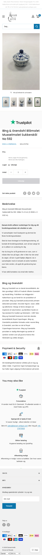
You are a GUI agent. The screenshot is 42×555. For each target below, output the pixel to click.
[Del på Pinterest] (29, 193)
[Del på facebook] (24, 193)
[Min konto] (33, 16)
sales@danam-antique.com (17, 426)
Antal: (4, 172)
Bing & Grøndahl (9, 144)
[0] (37, 16)
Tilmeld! (9, 506)
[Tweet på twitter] (33, 193)
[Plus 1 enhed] (25, 172)
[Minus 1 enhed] (11, 172)
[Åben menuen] (3, 16)
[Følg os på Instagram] (8, 524)
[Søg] (37, 26)
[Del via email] (38, 193)
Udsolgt (21, 181)
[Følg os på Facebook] (4, 524)
